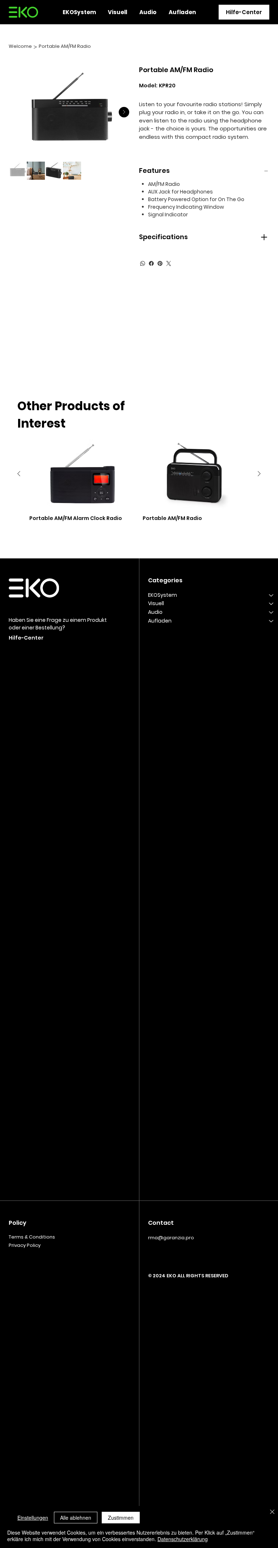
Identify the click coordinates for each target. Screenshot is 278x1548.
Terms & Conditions (32, 1236)
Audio (155, 612)
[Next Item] (124, 112)
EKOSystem (162, 595)
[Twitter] (168, 263)
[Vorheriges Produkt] (18, 473)
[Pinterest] (160, 263)
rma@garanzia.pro (171, 1237)
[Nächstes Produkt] (259, 473)
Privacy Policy (25, 1245)
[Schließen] (272, 1512)
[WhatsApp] (142, 263)
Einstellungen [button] (32, 1517)
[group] (139, 483)
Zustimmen (121, 1517)
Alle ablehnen (75, 1517)
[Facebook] (151, 263)
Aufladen (160, 620)
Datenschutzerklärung (182, 1539)
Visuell (156, 603)
